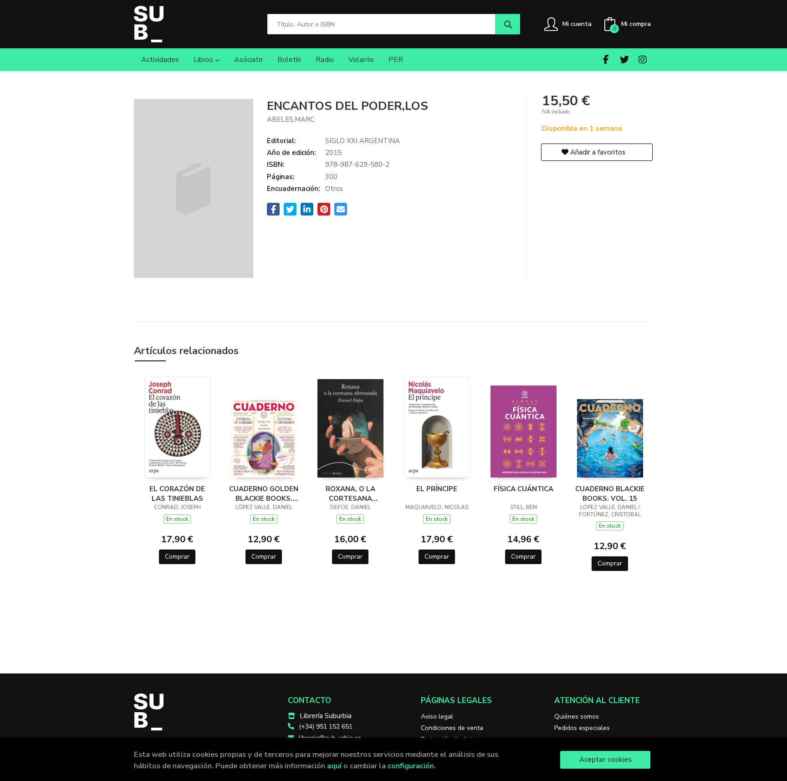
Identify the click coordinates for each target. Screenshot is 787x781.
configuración (411, 765)
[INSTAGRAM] (642, 59)
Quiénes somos (576, 716)
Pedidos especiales (582, 728)
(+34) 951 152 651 (326, 726)
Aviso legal (437, 716)
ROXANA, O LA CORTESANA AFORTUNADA (350, 493)
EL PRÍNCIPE (436, 488)
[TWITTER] (624, 59)
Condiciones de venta (452, 728)
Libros (204, 60)
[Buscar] (507, 24)
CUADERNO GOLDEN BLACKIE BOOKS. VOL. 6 (263, 493)
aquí (334, 765)
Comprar (177, 556)
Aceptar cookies (605, 759)
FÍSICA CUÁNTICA (523, 488)
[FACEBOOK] (605, 59)
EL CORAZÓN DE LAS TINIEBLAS (177, 493)
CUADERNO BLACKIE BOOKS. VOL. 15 (609, 493)
